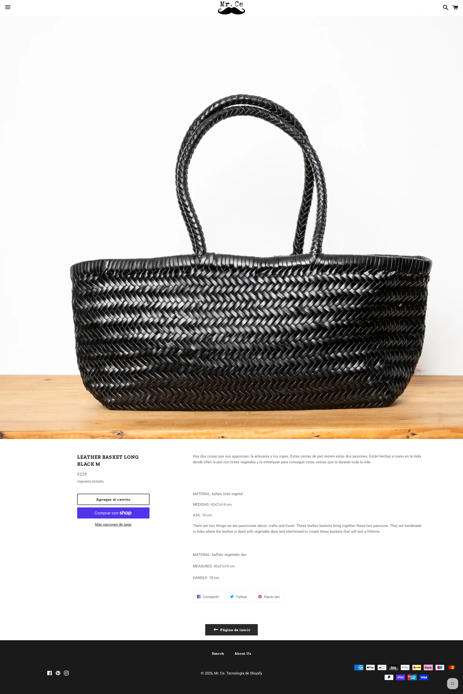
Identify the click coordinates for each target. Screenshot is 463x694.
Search (218, 653)
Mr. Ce (219, 673)
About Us (243, 653)
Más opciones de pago (113, 524)
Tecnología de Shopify (244, 673)
